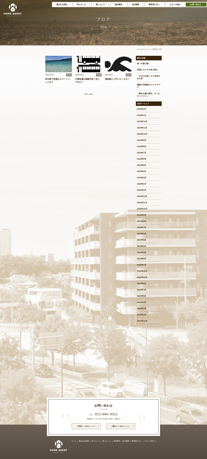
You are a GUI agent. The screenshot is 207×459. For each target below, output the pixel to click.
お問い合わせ (195, 4)
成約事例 (118, 4)
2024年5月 (141, 165)
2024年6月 (141, 159)
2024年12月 (142, 121)
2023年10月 (142, 209)
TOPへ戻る (88, 94)
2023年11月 (142, 202)
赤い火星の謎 (143, 63)
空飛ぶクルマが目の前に (147, 70)
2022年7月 (141, 290)
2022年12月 (142, 271)
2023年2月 (141, 259)
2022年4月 (141, 302)
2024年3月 (141, 178)
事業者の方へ (154, 4)
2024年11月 (142, 128)
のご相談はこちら (86, 426)
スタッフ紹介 (174, 4)
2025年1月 (141, 115)
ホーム (74, 441)
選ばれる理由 (61, 4)
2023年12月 (142, 196)
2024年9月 (141, 140)
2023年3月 (141, 252)
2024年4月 (141, 171)
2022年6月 (141, 296)
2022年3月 (141, 308)
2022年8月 (141, 283)
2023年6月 (141, 234)
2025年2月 (141, 109)
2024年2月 (141, 184)
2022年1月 (141, 315)
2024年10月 (142, 134)
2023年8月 (141, 221)
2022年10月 (142, 277)
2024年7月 (141, 153)
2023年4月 (141, 246)
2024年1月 (141, 190)
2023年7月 (141, 227)
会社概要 (135, 4)
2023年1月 (141, 265)
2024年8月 (141, 146)
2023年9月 (141, 215)
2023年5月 (141, 240)
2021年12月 (142, 321)
